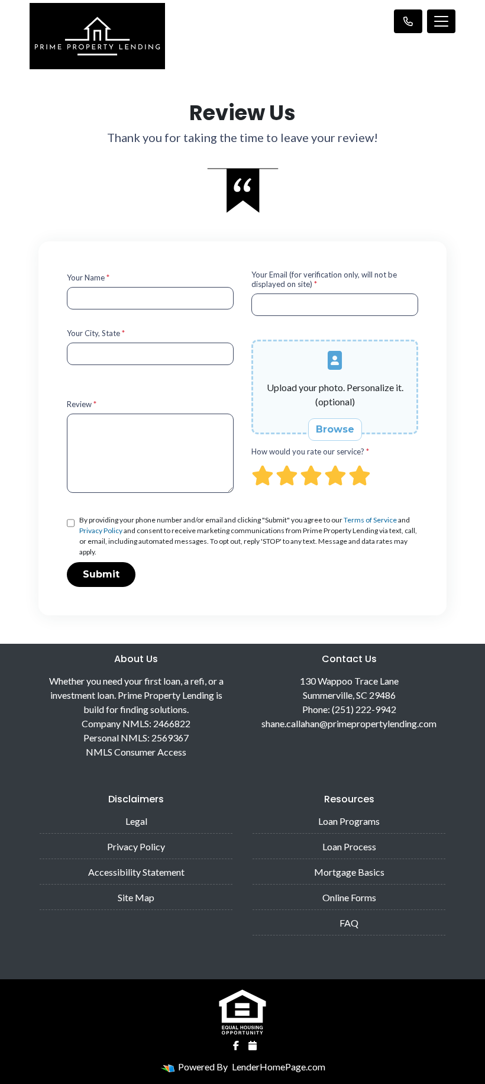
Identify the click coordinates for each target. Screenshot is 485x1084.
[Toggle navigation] (441, 21)
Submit (101, 574)
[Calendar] (252, 1045)
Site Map (136, 897)
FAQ (349, 922)
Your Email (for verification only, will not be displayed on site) (324, 279)
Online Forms (349, 897)
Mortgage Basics (349, 871)
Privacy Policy (100, 530)
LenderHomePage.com (278, 1066)
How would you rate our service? (310, 451)
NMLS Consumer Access (136, 751)
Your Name (88, 277)
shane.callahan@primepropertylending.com (348, 723)
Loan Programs (349, 821)
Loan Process (349, 846)
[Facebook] (236, 1045)
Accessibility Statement (136, 871)
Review (81, 404)
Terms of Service (370, 519)
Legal (136, 821)
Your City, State (96, 333)
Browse (335, 429)
